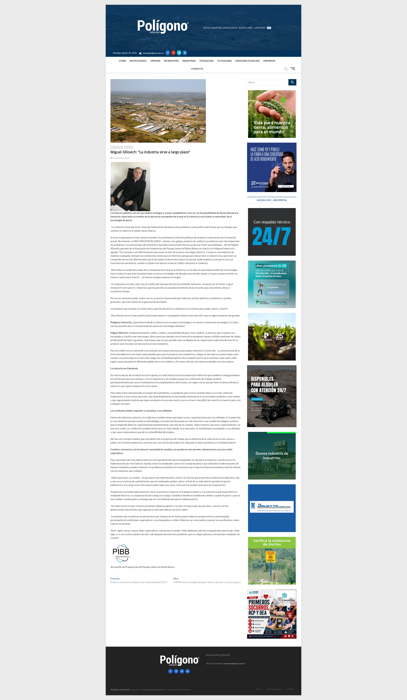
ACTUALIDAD (224, 60)
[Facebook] (167, 52)
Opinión (155, 60)
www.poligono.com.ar (234, 663)
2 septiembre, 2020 (120, 158)
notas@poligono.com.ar (153, 53)
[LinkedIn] (185, 52)
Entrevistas (171, 60)
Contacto (197, 68)
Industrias (189, 60)
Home (122, 60)
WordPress (159, 689)
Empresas (269, 60)
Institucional (138, 60)
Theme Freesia (148, 689)
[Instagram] (173, 52)
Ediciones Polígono (247, 60)
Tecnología (206, 60)
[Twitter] (179, 52)
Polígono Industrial (119, 689)
